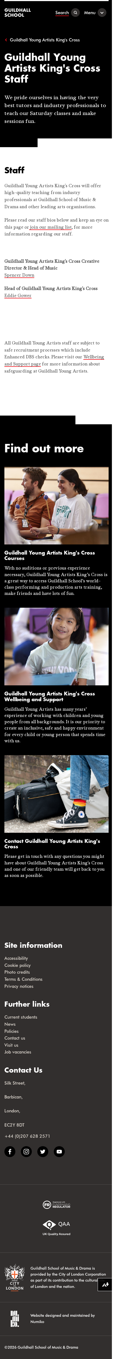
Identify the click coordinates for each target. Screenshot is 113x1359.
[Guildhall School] (18, 12)
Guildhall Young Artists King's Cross (45, 40)
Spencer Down (19, 275)
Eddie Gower (18, 295)
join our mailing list (50, 227)
